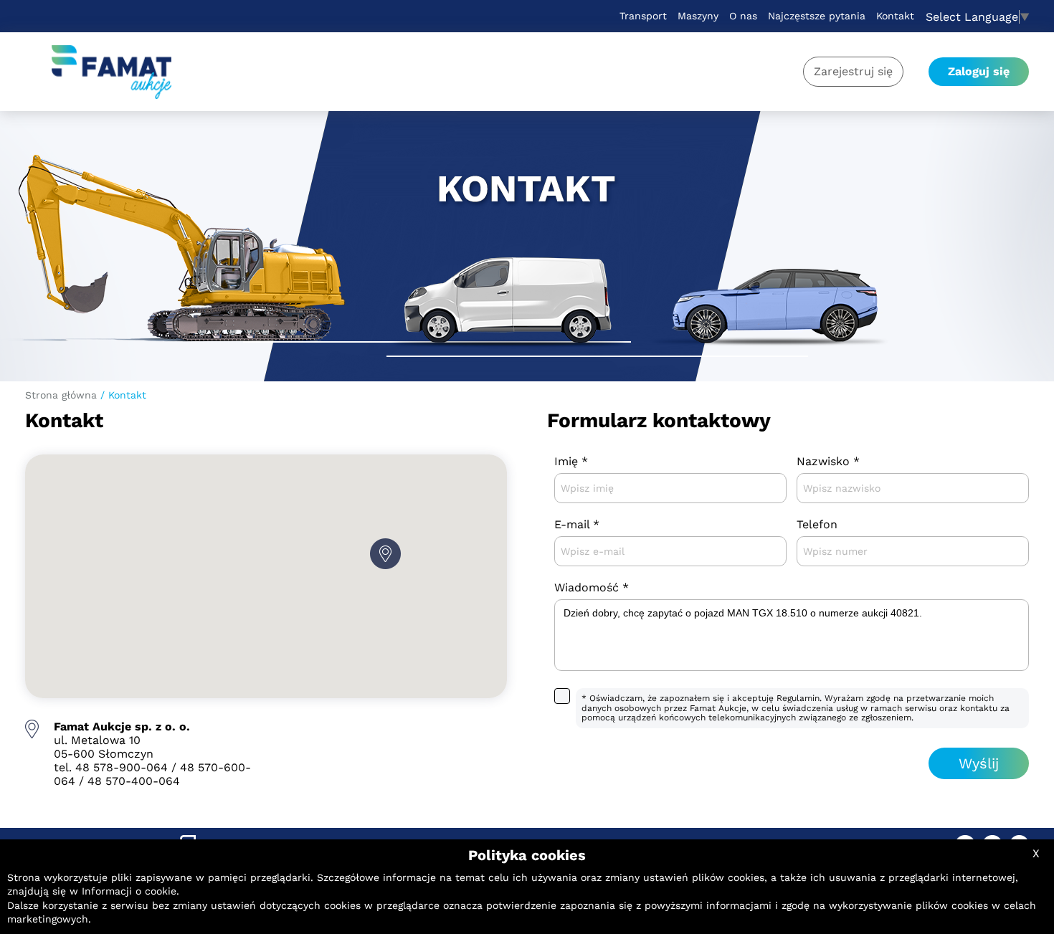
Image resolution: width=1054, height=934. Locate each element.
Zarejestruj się (853, 71)
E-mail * (576, 524)
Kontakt (895, 16)
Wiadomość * (591, 587)
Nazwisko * (828, 461)
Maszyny (698, 16)
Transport (643, 16)
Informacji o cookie (129, 891)
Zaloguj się (979, 71)
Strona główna (61, 395)
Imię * (571, 461)
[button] (385, 553)
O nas (743, 16)
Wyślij (979, 763)
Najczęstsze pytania (816, 16)
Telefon (817, 524)
